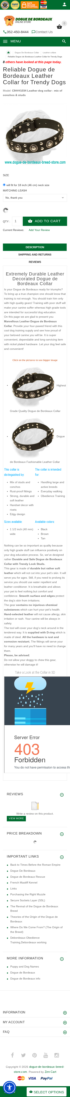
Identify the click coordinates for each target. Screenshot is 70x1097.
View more (16, 818)
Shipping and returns (34, 254)
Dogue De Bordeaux (22, 870)
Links (13, 888)
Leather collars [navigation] (49, 52)
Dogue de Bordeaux (22, 972)
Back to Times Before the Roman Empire (35, 864)
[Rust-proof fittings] (33, 436)
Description (35, 247)
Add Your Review (39, 230)
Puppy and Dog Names (24, 966)
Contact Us (44, 32)
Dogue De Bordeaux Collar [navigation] (27, 52)
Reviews (35, 261)
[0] (59, 28)
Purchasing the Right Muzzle (28, 894)
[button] (63, 41)
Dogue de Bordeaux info (25, 978)
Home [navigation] (8, 52)
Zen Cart (50, 1071)
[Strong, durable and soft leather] (33, 385)
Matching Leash (15, 190)
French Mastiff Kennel (23, 882)
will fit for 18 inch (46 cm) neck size (27, 185)
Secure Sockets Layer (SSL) (27, 900)
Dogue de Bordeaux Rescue (27, 876)
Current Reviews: (13, 230)
